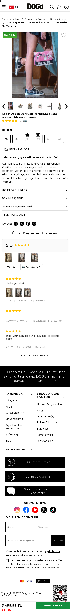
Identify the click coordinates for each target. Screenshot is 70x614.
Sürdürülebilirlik (14, 412)
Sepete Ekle (52, 605)
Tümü (11, 267)
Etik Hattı (43, 428)
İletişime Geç (45, 441)
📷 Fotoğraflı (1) (31, 267)
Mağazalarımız (14, 419)
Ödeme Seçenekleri (49, 404)
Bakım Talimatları (47, 422)
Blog (8, 440)
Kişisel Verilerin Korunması (14, 426)
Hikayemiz (12, 400)
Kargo (40, 410)
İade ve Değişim (47, 416)
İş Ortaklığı (11, 434)
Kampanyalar (45, 434)
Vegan (9, 406)
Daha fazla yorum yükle (35, 355)
